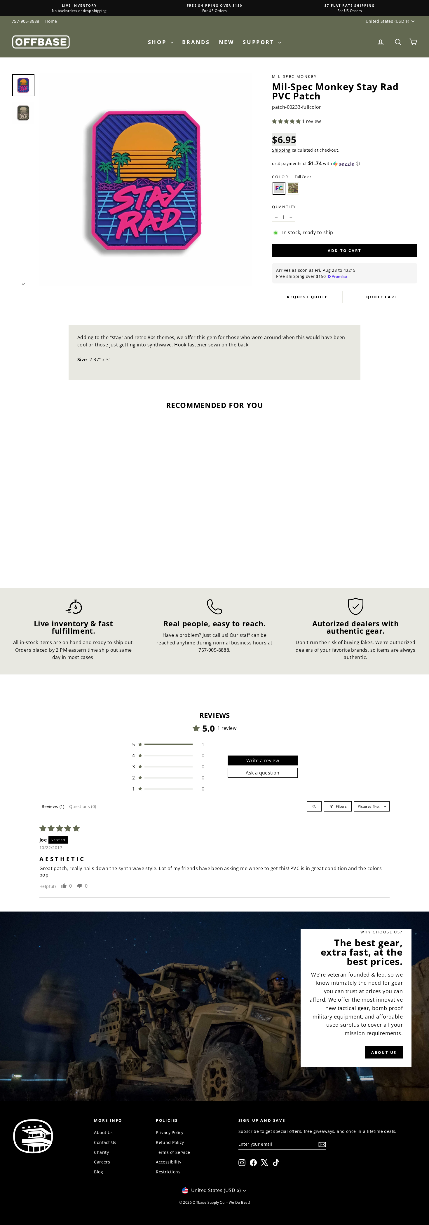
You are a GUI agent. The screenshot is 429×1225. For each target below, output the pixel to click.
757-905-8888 (25, 21)
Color (291, 176)
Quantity (284, 206)
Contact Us (105, 1142)
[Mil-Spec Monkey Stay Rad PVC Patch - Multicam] (64, 553)
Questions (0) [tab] (82, 806)
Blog (98, 1172)
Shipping (281, 150)
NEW (226, 41)
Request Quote (307, 296)
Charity (101, 1152)
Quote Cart (382, 296)
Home (51, 21)
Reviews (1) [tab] (53, 806)
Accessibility (168, 1162)
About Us (103, 1132)
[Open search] (314, 806)
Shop (158, 41)
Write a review (262, 760)
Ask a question (263, 773)
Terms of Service (173, 1152)
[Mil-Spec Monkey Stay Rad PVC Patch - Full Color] (56, 553)
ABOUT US (384, 1052)
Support (260, 41)
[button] (287, 121)
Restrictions (168, 1172)
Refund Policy (170, 1142)
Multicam (293, 188)
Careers (102, 1162)
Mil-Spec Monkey (294, 76)
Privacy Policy (170, 1132)
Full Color (279, 188)
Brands (196, 41)
